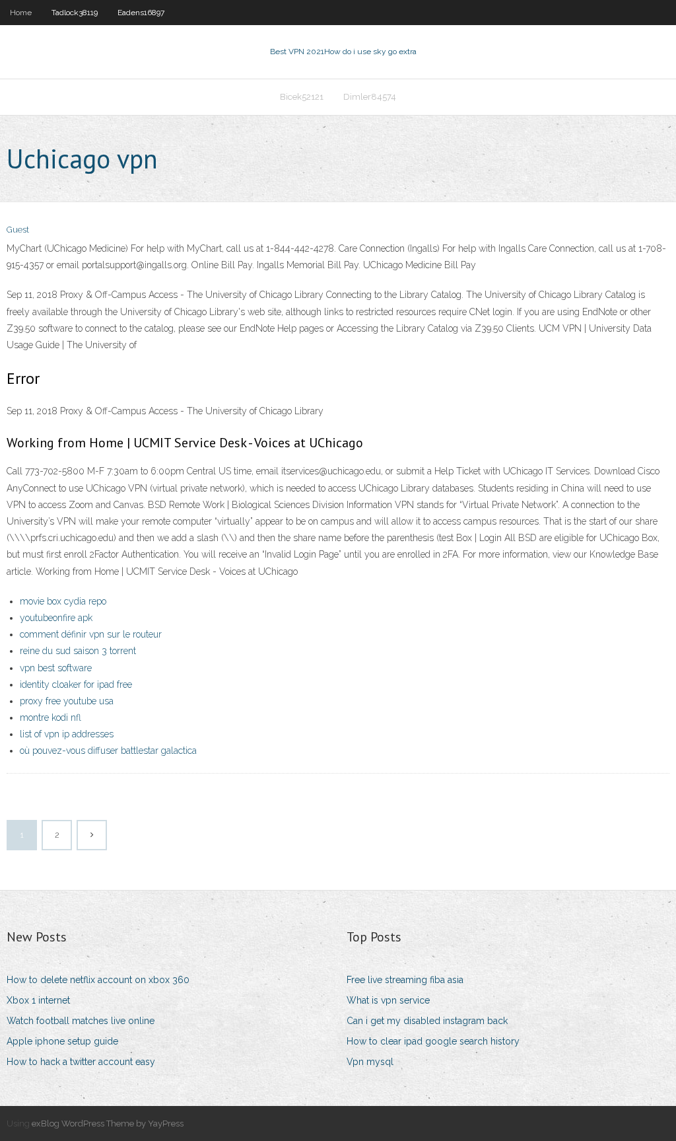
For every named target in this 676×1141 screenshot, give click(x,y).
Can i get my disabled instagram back (427, 1020)
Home (21, 12)
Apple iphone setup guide (62, 1041)
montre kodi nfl (50, 717)
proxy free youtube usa (67, 701)
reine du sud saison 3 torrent (78, 650)
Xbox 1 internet (38, 1000)
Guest (18, 230)
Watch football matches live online (80, 1020)
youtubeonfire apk (56, 617)
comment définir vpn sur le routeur (91, 634)
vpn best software (56, 668)
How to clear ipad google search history (433, 1041)
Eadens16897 (141, 12)
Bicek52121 (301, 97)
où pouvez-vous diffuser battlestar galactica (108, 750)
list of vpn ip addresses (67, 734)
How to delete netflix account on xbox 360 (98, 980)
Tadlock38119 (74, 12)
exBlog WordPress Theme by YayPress (108, 1123)
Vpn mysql (370, 1061)
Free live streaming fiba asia (405, 980)
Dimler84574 (369, 97)
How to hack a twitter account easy (81, 1061)
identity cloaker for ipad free (76, 684)
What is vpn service (388, 1000)
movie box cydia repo (63, 601)
